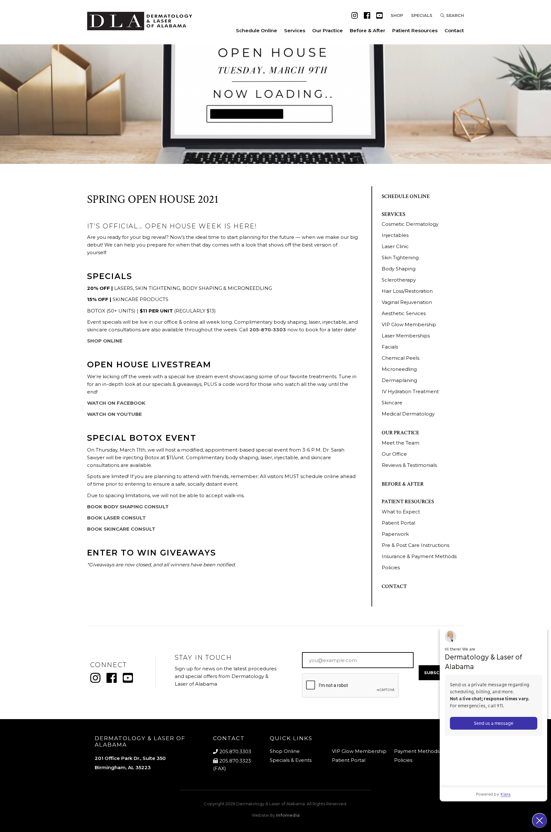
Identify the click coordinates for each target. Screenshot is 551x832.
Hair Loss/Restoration (407, 291)
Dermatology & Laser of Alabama (270, 803)
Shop (397, 15)
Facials (390, 347)
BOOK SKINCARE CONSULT (121, 529)
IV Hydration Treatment (410, 391)
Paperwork (395, 534)
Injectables (395, 235)
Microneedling (399, 369)
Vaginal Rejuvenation (407, 302)
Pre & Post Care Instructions (415, 545)
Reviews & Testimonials (409, 465)
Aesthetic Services (404, 313)
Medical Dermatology (408, 414)
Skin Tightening (400, 257)
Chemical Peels (400, 358)
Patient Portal (398, 523)
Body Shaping (398, 269)
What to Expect (401, 512)
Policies (391, 567)
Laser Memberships (406, 336)
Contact (454, 30)
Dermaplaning (399, 380)
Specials (421, 15)
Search (455, 15)
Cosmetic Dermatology (410, 224)
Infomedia (288, 815)
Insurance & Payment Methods (419, 556)
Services (294, 30)
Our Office (394, 454)
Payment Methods (416, 751)
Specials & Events (291, 760)
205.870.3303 (235, 751)
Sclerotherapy (399, 280)
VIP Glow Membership (409, 324)
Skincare (392, 403)
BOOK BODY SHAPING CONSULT (128, 507)
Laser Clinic (395, 246)
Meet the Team (400, 443)
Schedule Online (256, 30)
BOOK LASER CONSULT (116, 518)
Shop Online (285, 751)
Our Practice (327, 30)
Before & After (367, 30)
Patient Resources (414, 30)
